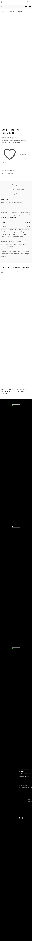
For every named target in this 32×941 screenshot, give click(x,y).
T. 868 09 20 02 (29, 797)
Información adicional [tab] (16, 189)
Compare (6, 165)
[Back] (2, 6)
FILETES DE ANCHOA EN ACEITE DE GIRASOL (7, 391)
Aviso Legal (21, 783)
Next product (30, 6)
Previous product (26, 6)
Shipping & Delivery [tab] (16, 194)
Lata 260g (27, 222)
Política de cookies (23, 785)
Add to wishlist (22, 154)
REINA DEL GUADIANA (11, 137)
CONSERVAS (11, 173)
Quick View (14, 278)
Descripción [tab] (16, 185)
